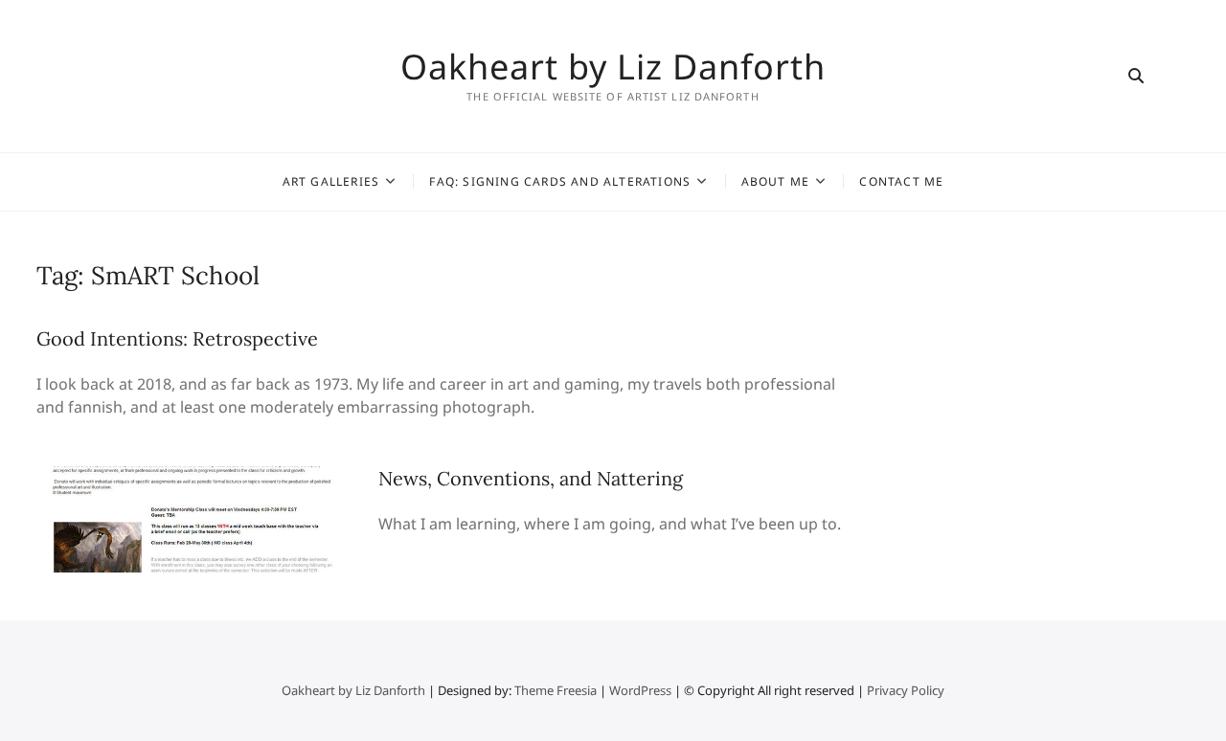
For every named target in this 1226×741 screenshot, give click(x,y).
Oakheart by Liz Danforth (613, 67)
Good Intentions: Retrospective (177, 338)
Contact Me (901, 181)
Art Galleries (331, 181)
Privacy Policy (905, 690)
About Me (775, 181)
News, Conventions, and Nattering (530, 478)
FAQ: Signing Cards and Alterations (560, 181)
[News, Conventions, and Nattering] (197, 477)
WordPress (640, 690)
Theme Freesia (555, 690)
